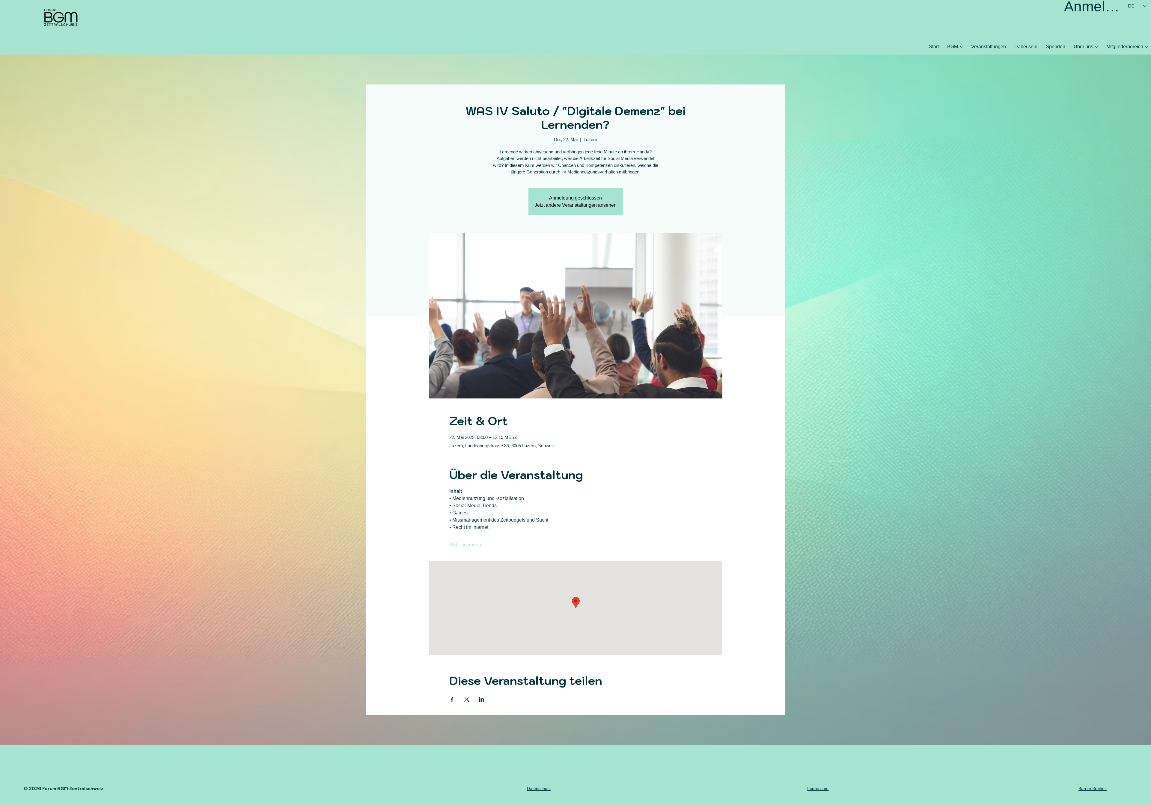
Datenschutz (539, 788)
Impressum (817, 788)
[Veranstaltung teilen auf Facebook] (452, 699)
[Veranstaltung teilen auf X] (467, 699)
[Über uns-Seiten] (1096, 46)
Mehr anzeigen (465, 544)
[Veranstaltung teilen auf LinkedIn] (481, 699)
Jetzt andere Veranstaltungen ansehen (576, 205)
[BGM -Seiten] (961, 46)
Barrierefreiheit (1092, 788)
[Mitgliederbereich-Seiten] (1146, 46)
